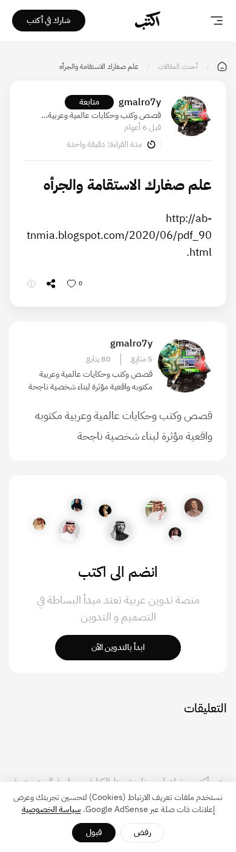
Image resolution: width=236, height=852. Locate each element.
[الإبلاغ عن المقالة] (31, 283)
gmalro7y (140, 102)
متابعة (89, 102)
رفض (142, 832)
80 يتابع (98, 359)
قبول (94, 832)
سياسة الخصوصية (51, 809)
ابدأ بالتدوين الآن (118, 647)
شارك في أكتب (49, 20)
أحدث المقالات (178, 66)
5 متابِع (141, 359)
